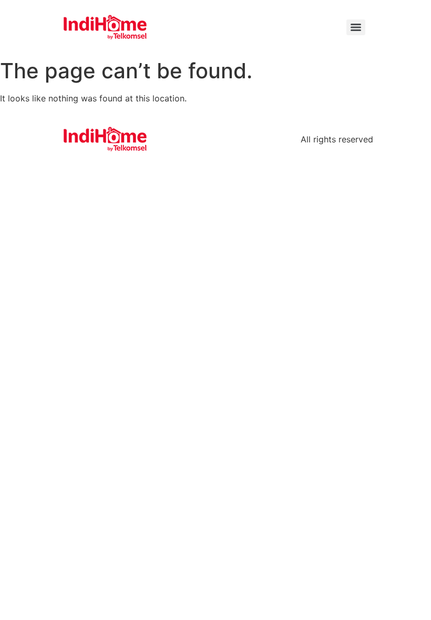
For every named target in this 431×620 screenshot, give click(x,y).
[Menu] (355, 27)
